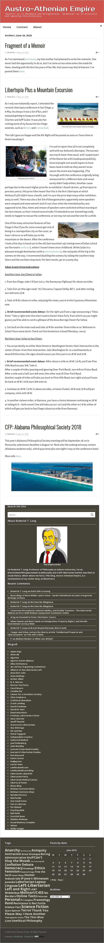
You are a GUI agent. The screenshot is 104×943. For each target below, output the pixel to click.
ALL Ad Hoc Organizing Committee (28, 666)
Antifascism (25, 851)
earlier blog (34, 578)
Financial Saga (27, 872)
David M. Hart (17, 709)
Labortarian (25, 882)
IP (22, 878)
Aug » (61, 879)
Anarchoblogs (17, 676)
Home (7, 27)
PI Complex (27, 900)
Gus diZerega (17, 727)
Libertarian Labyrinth (21, 773)
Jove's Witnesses (36, 878)
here (21, 71)
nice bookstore (53, 251)
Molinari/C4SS (32, 892)
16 (84, 866)
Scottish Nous (17, 816)
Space (8, 910)
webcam (25, 247)
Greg (12, 617)
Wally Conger (17, 828)
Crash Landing (17, 703)
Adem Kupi (15, 651)
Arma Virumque (31, 854)
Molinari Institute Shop (22, 791)
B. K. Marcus (16, 682)
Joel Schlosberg (18, 743)
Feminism (12, 871)
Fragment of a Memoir (25, 45)
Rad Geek (15, 813)
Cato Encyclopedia (37, 861)
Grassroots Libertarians (22, 724)
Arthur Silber (17, 679)
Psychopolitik (17, 810)
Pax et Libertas (18, 804)
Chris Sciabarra (18, 697)
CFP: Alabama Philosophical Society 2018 (43, 427)
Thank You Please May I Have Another (26, 912)
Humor (29, 875)
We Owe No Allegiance (41, 602)
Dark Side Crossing (40, 591)
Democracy (14, 868)
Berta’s (27, 128)
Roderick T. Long (18, 591)
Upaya (13, 825)
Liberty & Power (18, 782)
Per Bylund (15, 807)
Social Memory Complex (22, 822)
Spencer (16, 910)
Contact (22, 27)
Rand (9, 903)
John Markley (17, 746)
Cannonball (42, 128)
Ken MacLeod (17, 755)
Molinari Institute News (22, 788)
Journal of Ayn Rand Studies (24, 749)
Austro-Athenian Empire (50, 9)
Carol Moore (16, 688)
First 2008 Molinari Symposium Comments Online (44, 612)
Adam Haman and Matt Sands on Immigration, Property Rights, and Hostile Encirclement (47, 622)
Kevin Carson (17, 758)
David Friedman (18, 706)
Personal (12, 899)
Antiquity (39, 850)
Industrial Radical (19, 740)
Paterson (42, 896)
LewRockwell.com (19, 767)
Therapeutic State (14, 917)
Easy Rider (29, 623)
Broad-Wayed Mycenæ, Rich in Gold (48, 628)
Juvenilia (10, 882)
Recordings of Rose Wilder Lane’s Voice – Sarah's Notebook (40, 595)
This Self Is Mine (35, 634)
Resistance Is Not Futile (29, 903)
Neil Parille (15, 798)
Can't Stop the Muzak (23, 859)
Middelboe (12, 893)
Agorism (14, 657)
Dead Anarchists (18, 712)
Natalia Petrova (18, 794)
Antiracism (13, 854)
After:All (14, 654)
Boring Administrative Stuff (27, 855)
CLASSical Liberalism (20, 700)
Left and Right (17, 889)
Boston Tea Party (19, 685)
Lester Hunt (16, 764)
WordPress (18, 936)
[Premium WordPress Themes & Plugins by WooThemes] (39, 936)
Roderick (11, 52)
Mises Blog (15, 785)
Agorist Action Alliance (22, 660)
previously (30, 59)
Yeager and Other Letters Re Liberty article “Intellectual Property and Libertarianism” (45, 633)
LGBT (33, 889)
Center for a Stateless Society (26, 694)
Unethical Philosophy (27, 921)
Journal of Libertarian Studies (25, 752)
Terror (26, 910)
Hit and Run (16, 730)
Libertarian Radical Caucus (23, 779)
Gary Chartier (17, 718)
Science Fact (13, 907)
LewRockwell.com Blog (21, 770)
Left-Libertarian (34, 885)
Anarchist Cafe (17, 672)
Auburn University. (66, 569)
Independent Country (21, 737)
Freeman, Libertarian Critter (24, 715)
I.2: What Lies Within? (34, 638)
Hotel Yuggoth (18, 733)
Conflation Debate (19, 864)
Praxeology (41, 900)
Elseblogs (28, 868)
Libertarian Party (19, 776)
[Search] (92, 515)
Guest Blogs (18, 875)
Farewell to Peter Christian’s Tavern (37, 617)
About (37, 27)
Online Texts (26, 896)
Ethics (40, 868)
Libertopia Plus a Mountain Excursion (38, 90)
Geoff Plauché (17, 721)
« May (53, 879)
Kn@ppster (16, 761)
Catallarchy (16, 691)
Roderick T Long (18, 602)
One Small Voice (18, 801)
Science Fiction (35, 906)
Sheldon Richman (18, 819)
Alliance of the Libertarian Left (26, 669)
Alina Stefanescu (18, 663)
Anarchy (12, 850)
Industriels (12, 878)
